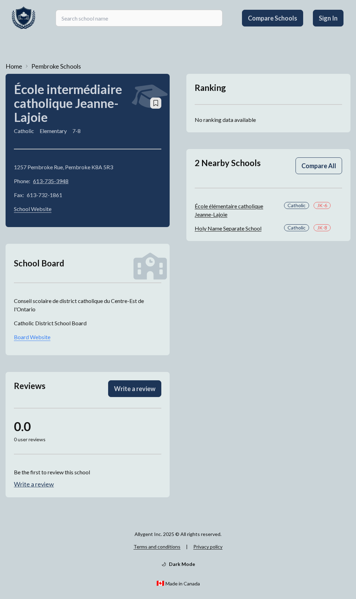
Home (14, 66)
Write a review (134, 388)
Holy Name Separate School (228, 228)
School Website (32, 208)
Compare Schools (272, 18)
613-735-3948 (50, 181)
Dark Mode (182, 564)
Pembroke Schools (56, 66)
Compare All (318, 166)
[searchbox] (139, 18)
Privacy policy (207, 547)
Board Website (32, 337)
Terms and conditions (157, 547)
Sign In (328, 18)
